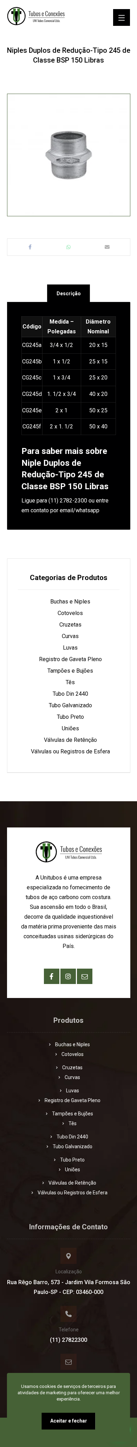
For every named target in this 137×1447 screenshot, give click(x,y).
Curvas (70, 636)
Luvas (70, 647)
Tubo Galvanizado (70, 705)
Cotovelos (70, 613)
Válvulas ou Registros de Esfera (70, 751)
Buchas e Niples (70, 601)
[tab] (68, 293)
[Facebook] (51, 976)
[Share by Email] (107, 247)
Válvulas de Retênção (70, 740)
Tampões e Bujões (70, 670)
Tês (70, 682)
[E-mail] (84, 976)
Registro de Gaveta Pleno (70, 659)
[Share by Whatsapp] (68, 247)
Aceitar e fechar (68, 1421)
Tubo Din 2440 (70, 693)
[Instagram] (68, 976)
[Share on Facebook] (30, 247)
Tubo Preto (70, 717)
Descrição (69, 293)
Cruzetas (70, 624)
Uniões (70, 728)
